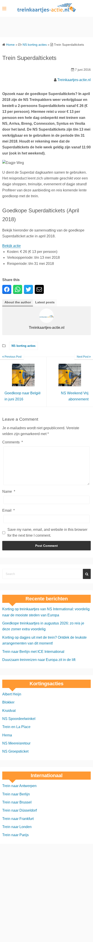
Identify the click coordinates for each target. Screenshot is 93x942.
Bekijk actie (11, 246)
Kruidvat (9, 710)
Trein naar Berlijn (16, 794)
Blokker (8, 702)
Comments (12, 442)
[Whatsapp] (17, 289)
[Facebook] (6, 289)
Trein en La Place (16, 727)
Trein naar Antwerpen (19, 786)
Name (8, 491)
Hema (7, 735)
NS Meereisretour (16, 743)
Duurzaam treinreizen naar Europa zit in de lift (38, 660)
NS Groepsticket (15, 751)
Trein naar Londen (17, 827)
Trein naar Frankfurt (18, 818)
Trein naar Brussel (17, 802)
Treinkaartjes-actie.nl (74, 80)
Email (8, 510)
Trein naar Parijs (15, 835)
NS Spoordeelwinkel (18, 718)
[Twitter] (28, 289)
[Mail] (39, 289)
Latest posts (45, 302)
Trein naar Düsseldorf (19, 810)
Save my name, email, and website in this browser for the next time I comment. (47, 532)
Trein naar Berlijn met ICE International (33, 651)
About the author (18, 302)
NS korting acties (23, 345)
